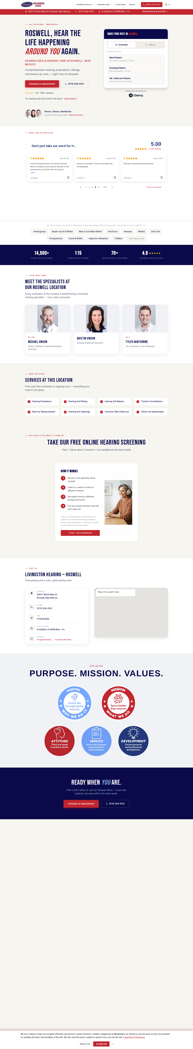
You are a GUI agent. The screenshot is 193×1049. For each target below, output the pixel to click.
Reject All (85, 1044)
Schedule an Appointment (42, 84)
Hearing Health (84, 5)
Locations (121, 5)
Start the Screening (80, 533)
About (132, 5)
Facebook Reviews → (64, 640)
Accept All (101, 1044)
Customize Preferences (134, 1037)
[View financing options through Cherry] (136, 95)
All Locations (36, 24)
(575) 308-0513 (76, 84)
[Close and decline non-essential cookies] (113, 1044)
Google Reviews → (45, 640)
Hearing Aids (103, 5)
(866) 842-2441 (153, 5)
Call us (151, 45)
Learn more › (70, 98)
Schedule (123, 45)
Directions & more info (154, 11)
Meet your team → (77, 115)
